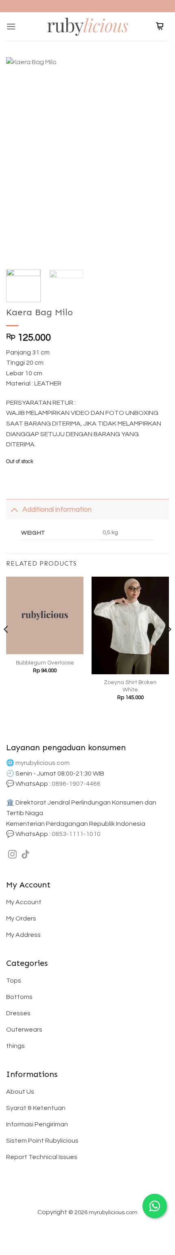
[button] (11, 26)
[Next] (155, 159)
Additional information (57, 509)
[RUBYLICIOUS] (87, 26)
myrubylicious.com (42, 763)
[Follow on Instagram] (12, 855)
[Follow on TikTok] (25, 855)
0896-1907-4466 (76, 783)
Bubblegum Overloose (45, 663)
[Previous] (19, 159)
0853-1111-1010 (76, 834)
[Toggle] (14, 509)
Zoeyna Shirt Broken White (130, 686)
